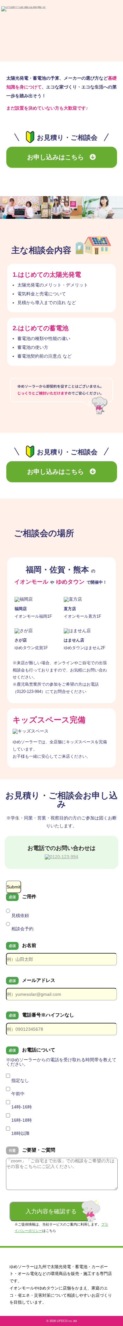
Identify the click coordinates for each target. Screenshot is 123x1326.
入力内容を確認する (51, 1211)
